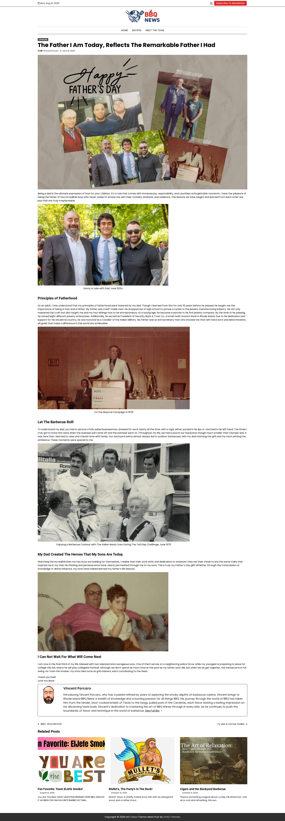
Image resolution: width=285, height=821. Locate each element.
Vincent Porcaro (51, 51)
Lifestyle (43, 39)
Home (124, 30)
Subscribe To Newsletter (230, 3)
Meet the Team (155, 30)
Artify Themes (171, 817)
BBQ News (131, 817)
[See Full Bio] (161, 711)
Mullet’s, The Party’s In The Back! (130, 789)
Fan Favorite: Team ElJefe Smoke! (60, 789)
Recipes (136, 30)
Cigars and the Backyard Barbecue (203, 789)
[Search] (211, 3)
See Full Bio (152, 711)
